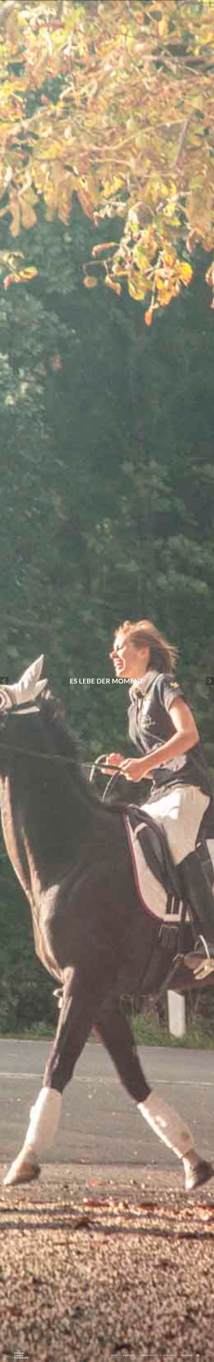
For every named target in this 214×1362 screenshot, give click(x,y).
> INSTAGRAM (147, 1355)
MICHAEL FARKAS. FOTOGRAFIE (21, 1355)
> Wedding (185, 1355)
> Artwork (167, 1355)
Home (114, 1355)
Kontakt (128, 1355)
